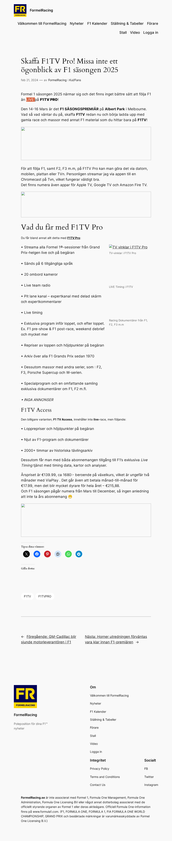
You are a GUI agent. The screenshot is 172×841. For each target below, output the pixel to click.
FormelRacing (41, 10)
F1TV (27, 596)
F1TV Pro (73, 238)
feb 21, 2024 (29, 80)
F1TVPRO (44, 596)
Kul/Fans (75, 80)
